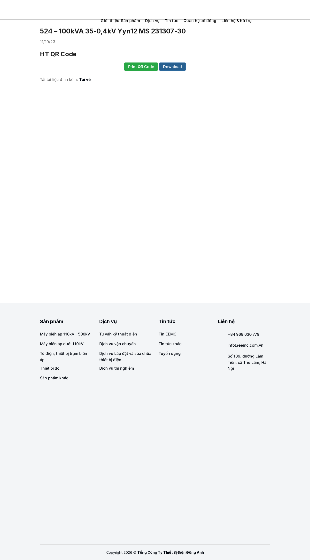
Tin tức (171, 20)
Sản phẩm (130, 20)
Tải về (85, 79)
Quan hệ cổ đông (200, 20)
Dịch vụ (152, 20)
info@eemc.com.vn (246, 345)
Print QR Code (141, 66)
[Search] (304, 9)
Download (172, 66)
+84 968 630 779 (243, 334)
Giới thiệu (110, 20)
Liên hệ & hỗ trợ (237, 20)
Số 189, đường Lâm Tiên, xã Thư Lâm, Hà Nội (247, 362)
